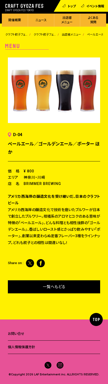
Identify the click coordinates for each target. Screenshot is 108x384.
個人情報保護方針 (21, 347)
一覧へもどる (54, 286)
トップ (72, 6)
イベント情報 (95, 6)
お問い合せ (16, 334)
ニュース (41, 20)
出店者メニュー (67, 20)
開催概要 (14, 20)
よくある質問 (93, 20)
